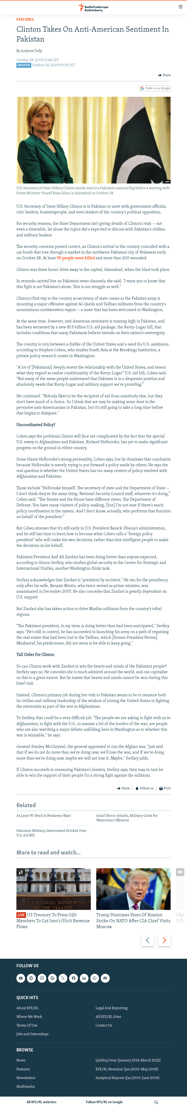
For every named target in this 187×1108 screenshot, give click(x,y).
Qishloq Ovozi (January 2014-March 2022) (128, 1061)
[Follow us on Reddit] (31, 978)
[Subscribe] (105, 978)
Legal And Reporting (112, 1008)
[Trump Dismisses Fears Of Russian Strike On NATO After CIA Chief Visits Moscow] (133, 889)
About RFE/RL (27, 1008)
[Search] (156, 1102)
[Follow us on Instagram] (42, 978)
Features (25, 20)
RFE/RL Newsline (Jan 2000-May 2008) (127, 1069)
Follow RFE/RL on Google (104, 1102)
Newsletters (25, 1078)
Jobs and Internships (32, 1034)
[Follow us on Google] (52, 978)
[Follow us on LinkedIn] (84, 978)
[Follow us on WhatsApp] (94, 978)
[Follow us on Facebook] (73, 978)
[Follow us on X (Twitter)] (63, 978)
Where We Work (29, 1017)
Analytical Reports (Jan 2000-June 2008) (128, 1078)
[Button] (164, 75)
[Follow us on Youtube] (20, 978)
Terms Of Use (26, 1025)
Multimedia (25, 1087)
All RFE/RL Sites (108, 1017)
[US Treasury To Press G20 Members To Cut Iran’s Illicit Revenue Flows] (53, 889)
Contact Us (104, 1025)
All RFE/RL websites (42, 1102)
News (20, 1061)
